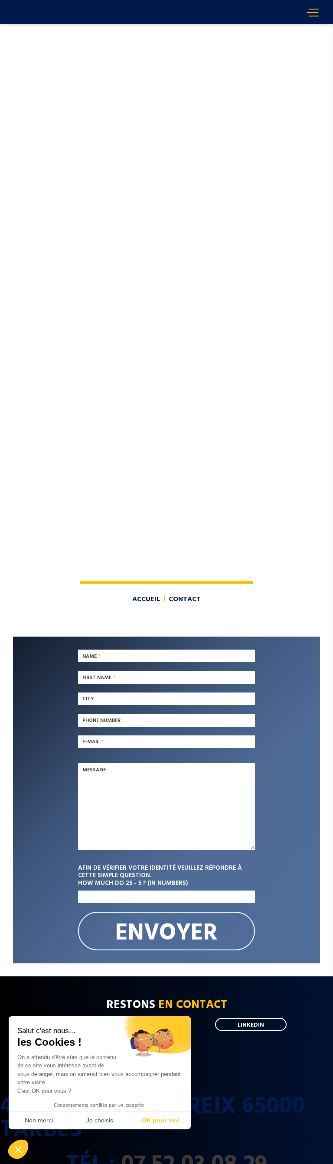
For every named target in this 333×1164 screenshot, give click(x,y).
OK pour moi (160, 1120)
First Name (96, 677)
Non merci (39, 1120)
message (94, 769)
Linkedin (251, 1024)
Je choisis (99, 1120)
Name (89, 656)
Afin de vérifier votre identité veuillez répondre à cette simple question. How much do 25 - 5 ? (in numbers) (160, 875)
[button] (18, 1149)
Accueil (26, 27)
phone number (101, 720)
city (88, 698)
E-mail (90, 741)
